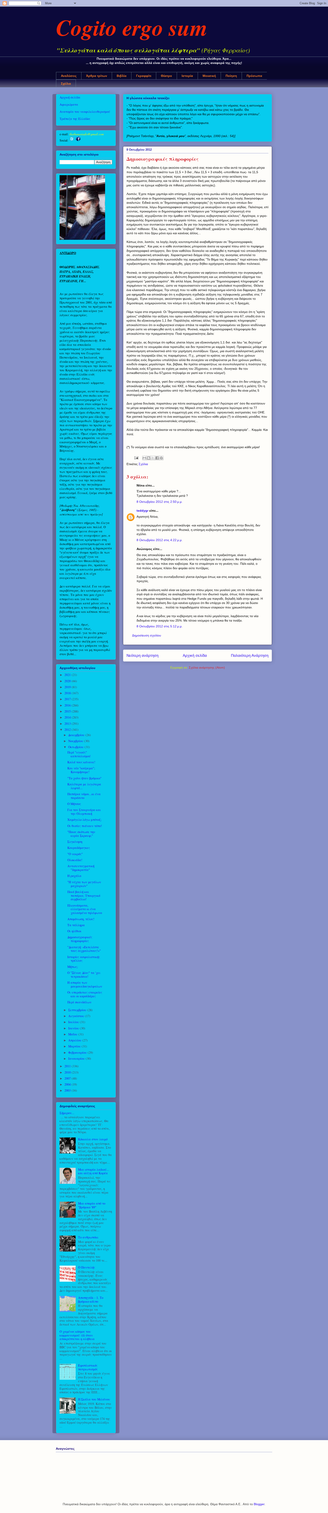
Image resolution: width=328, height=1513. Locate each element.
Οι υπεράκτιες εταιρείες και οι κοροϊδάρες (84, 994)
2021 (68, 675)
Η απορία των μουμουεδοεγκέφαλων (84, 984)
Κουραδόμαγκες (78, 848)
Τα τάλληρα (76, 925)
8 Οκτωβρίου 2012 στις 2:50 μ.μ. (160, 501)
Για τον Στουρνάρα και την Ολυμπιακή (84, 812)
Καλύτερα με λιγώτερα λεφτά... (84, 786)
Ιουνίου (74, 1028)
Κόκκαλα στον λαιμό (93, 1139)
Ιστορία (187, 76)
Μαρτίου (75, 1046)
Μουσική (209, 76)
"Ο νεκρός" (75, 854)
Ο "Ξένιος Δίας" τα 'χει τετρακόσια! (83, 975)
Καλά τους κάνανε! (81, 762)
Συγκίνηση (74, 842)
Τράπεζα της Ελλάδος (75, 119)
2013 (68, 723)
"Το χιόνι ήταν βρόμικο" (84, 778)
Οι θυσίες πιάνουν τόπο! (84, 826)
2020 (68, 681)
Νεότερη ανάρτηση (142, 655)
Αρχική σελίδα (195, 655)
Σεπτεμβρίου (77, 1010)
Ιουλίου (74, 1022)
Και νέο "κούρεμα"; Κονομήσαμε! (81, 770)
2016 (68, 705)
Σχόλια (66, 83)
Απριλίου (75, 1040)
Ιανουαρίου (77, 1058)
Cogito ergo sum (132, 27)
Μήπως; (72, 967)
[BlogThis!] (148, 458)
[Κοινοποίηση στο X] (153, 458)
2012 (68, 729)
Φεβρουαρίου (78, 1052)
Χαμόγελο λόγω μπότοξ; (84, 819)
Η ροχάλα (74, 876)
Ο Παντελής (86, 1267)
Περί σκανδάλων (79, 1002)
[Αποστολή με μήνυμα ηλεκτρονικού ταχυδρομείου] (144, 458)
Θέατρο (166, 76)
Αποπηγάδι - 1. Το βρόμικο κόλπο (90, 1299)
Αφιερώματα (69, 104)
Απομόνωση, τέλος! (80, 919)
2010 (68, 1072)
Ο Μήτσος (74, 804)
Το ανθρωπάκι (88, 1237)
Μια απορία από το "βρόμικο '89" (91, 1205)
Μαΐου (73, 1034)
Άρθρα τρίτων (96, 76)
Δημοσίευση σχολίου (146, 635)
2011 (68, 1066)
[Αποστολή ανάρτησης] (136, 457)
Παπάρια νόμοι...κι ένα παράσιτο (84, 796)
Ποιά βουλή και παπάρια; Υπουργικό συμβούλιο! (83, 895)
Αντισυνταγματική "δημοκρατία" (80, 868)
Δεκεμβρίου (76, 735)
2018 (68, 693)
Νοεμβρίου (76, 741)
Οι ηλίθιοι (74, 931)
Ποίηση (231, 76)
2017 (68, 699)
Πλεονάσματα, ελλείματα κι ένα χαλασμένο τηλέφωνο (84, 909)
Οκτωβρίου (76, 747)
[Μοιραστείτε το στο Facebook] (157, 458)
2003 (68, 1090)
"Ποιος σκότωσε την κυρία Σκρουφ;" (81, 834)
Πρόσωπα (254, 76)
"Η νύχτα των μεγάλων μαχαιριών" (84, 884)
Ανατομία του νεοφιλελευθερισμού (85, 111)
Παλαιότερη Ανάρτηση (249, 655)
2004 (68, 1084)
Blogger (259, 1504)
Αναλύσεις (69, 76)
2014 (68, 717)
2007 (68, 1078)
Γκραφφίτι (143, 76)
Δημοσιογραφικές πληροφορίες (79, 939)
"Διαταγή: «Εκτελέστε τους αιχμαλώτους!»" (84, 949)
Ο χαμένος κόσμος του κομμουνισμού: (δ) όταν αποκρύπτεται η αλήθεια (77, 1335)
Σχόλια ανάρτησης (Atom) (207, 667)
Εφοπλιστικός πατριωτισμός (88, 1367)
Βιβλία (122, 76)
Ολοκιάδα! (74, 860)
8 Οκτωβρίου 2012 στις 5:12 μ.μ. (160, 626)
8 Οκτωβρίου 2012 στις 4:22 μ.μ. (160, 540)
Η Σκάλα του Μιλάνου (94, 1399)
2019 (68, 687)
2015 (68, 711)
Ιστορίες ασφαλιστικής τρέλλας (83, 959)
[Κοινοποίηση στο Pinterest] (161, 458)
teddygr (142, 510)
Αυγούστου (76, 1016)
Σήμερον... (67, 1113)
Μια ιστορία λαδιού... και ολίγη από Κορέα (93, 1171)
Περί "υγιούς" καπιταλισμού (79, 754)
